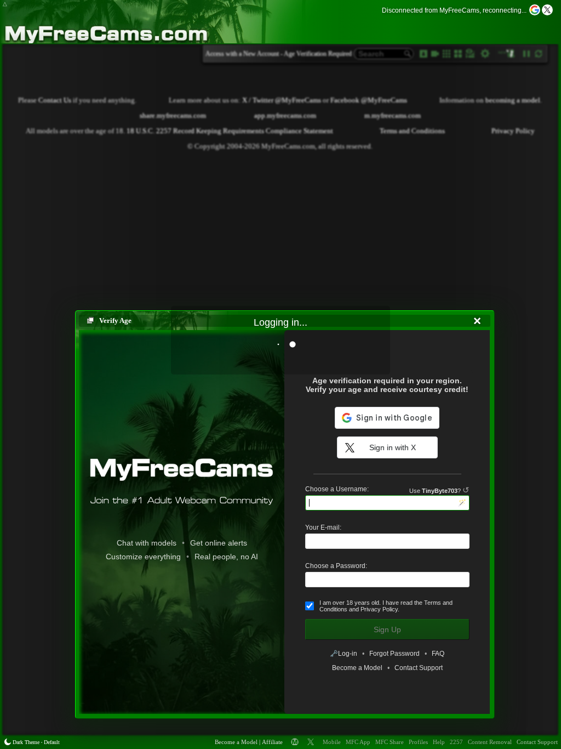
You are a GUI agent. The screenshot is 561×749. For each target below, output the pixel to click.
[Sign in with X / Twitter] (547, 10)
